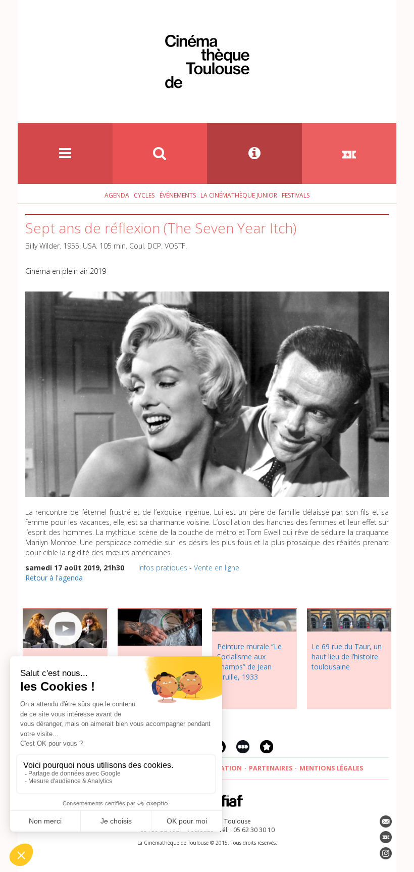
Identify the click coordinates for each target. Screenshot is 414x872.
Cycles (144, 195)
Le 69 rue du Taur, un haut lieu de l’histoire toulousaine (347, 656)
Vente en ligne (216, 567)
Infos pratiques (162, 567)
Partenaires (270, 768)
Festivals (295, 195)
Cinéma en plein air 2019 (65, 271)
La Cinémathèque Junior (238, 195)
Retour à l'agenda (54, 578)
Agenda (117, 195)
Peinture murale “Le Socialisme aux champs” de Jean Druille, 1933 (249, 662)
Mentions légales (331, 768)
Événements (178, 195)
